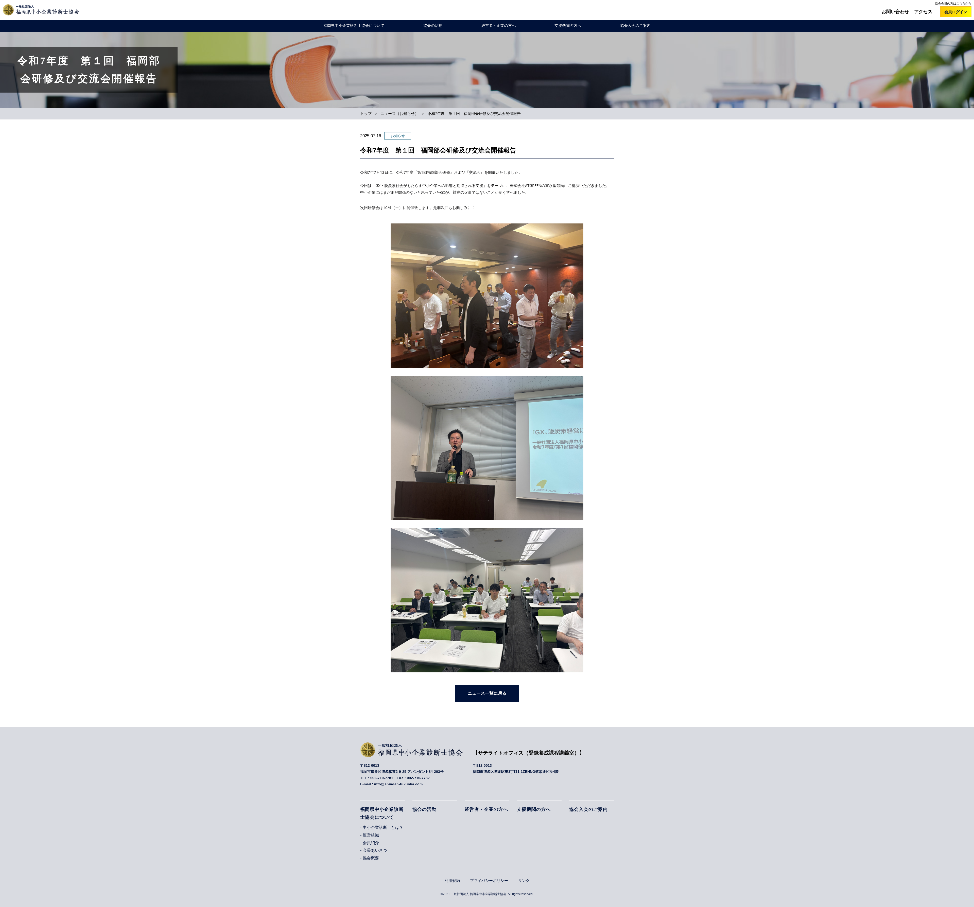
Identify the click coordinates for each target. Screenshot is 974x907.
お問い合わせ (895, 11)
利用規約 (452, 880)
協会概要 (371, 858)
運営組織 (371, 835)
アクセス (923, 11)
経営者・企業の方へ (498, 25)
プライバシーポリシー (489, 880)
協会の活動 (432, 25)
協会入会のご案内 (635, 25)
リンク (524, 880)
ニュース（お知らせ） (399, 113)
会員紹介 (371, 843)
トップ (366, 113)
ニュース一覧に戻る (487, 693)
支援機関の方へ (567, 25)
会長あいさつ (375, 850)
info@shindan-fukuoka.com (398, 784)
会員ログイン (955, 12)
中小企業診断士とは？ (383, 827)
